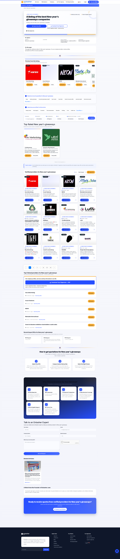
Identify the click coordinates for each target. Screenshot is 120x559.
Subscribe (46, 549)
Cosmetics (42, 110)
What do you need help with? (29, 439)
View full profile (38, 295)
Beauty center (28, 110)
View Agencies (31, 30)
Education (58, 110)
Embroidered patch (87, 99)
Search (92, 118)
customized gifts (79, 99)
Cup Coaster (54, 99)
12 (47, 267)
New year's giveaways (31, 8)
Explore (71, 537)
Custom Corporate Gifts (69, 99)
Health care (73, 110)
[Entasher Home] (26, 2)
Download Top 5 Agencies (58, 26)
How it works (72, 535)
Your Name (26, 427)
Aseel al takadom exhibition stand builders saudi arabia (32, 221)
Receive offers (73, 539)
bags (27, 99)
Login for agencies (90, 539)
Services (37, 1)
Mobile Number (63, 433)
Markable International (81, 81)
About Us (55, 535)
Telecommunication (50, 110)
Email (61, 427)
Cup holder (60, 99)
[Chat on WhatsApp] (117, 551)
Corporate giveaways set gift (44, 99)
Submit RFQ (91, 172)
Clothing (63, 110)
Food (68, 110)
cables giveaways (33, 99)
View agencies (22, 5)
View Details (29, 200)
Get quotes (91, 61)
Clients (55, 541)
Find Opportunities (70, 1)
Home (25, 8)
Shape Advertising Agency (87, 249)
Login (85, 1)
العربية (87, 542)
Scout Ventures (46, 81)
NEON (60, 81)
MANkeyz (45, 220)
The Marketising (66, 220)
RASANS (64, 249)
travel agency (35, 110)
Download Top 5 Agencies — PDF (61, 282)
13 (50, 267)
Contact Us (56, 537)
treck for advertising (48, 249)
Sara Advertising (30, 81)
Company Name (27, 433)
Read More (27, 101)
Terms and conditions (58, 547)
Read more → (27, 482)
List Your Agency (60, 1)
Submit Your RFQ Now (61, 509)
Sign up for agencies (91, 537)
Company (52, 1)
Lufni (81, 220)
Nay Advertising (29, 249)
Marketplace (44, 1)
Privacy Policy (56, 545)
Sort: (76, 172)
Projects (55, 543)
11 (43, 267)
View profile (35, 155)
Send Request (42, 453)
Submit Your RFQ (37, 26)
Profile (35, 84)
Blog (54, 539)
